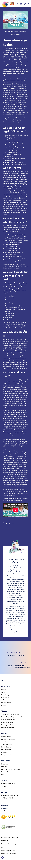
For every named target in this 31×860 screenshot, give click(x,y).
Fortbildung (5, 695)
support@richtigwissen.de (9, 795)
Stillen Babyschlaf (7, 744)
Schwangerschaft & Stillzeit (10, 714)
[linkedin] (10, 523)
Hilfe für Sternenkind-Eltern (10, 769)
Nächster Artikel (22, 662)
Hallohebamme (6, 747)
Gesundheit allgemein (8, 719)
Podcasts (4, 766)
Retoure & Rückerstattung (9, 837)
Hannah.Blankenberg (8, 739)
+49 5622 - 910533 (7, 798)
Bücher (3, 689)
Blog (2, 774)
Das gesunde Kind (7, 755)
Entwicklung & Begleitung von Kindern (13, 717)
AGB (2, 847)
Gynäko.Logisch (6, 736)
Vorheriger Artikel (14, 652)
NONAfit (4, 752)
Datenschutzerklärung (8, 844)
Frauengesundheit (7, 725)
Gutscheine (5, 697)
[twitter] (6, 523)
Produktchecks (6, 702)
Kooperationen (6, 772)
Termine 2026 (5, 786)
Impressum (4, 840)
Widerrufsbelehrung (8, 850)
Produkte (4, 705)
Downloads (5, 764)
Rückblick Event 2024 (8, 783)
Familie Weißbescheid (8, 727)
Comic (3, 692)
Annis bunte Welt (7, 742)
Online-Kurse (5, 700)
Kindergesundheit (7, 722)
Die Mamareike (6, 749)
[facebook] (3, 523)
